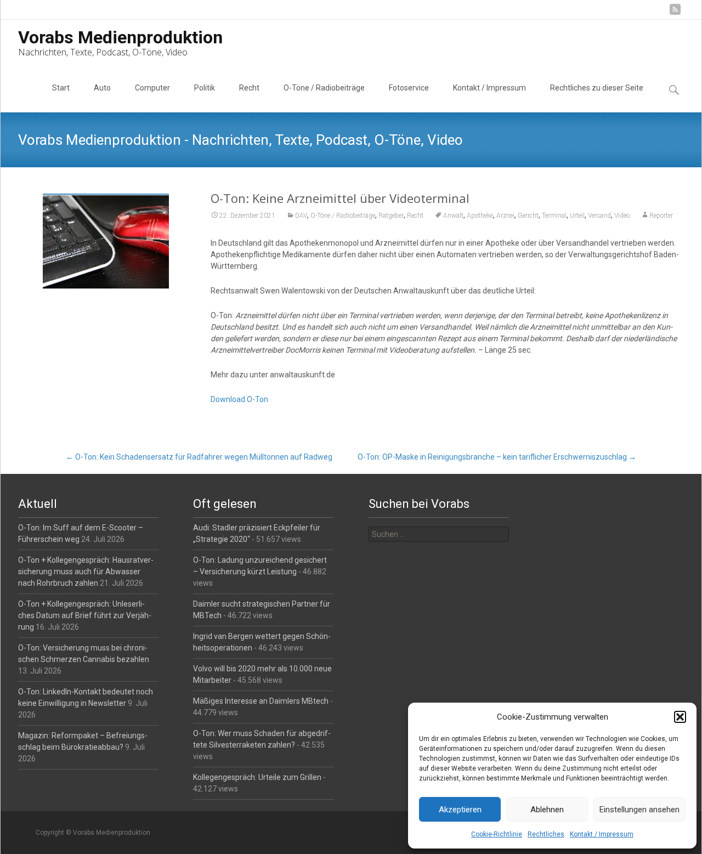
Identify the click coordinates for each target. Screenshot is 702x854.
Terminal (554, 215)
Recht (249, 87)
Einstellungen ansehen (639, 810)
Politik (204, 87)
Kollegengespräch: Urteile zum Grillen (257, 777)
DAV (301, 215)
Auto (102, 87)
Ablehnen (547, 810)
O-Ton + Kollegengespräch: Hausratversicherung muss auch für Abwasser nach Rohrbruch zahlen (86, 571)
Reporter (661, 215)
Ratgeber (391, 215)
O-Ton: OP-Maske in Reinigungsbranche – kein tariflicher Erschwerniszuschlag (497, 457)
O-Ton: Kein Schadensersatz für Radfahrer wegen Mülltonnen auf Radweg (199, 457)
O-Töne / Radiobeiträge (324, 87)
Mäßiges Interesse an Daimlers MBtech (261, 701)
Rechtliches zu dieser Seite (596, 87)
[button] (680, 716)
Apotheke (480, 215)
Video (622, 215)
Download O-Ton (239, 399)
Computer (152, 87)
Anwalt (453, 215)
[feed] (675, 13)
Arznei (505, 215)
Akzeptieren (460, 810)
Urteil (577, 215)
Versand (599, 215)
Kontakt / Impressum (601, 834)
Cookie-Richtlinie (496, 834)
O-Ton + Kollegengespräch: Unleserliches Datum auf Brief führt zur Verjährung (84, 615)
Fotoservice (409, 87)
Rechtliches (546, 834)
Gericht (528, 215)
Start (61, 87)
